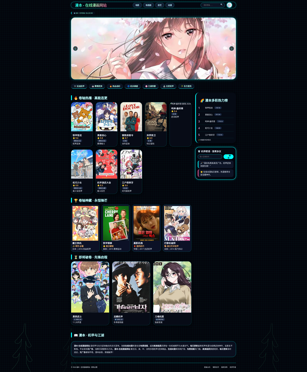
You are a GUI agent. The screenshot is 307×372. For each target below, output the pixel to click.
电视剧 (148, 5)
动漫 (170, 5)
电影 (137, 5)
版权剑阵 (224, 367)
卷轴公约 (207, 367)
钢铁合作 (216, 367)
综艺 (160, 5)
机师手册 (233, 367)
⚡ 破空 (229, 157)
